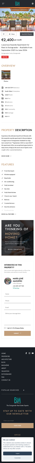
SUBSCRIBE (17, 426)
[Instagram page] (29, 353)
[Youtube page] (33, 353)
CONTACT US (5, 380)
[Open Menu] (3, 3)
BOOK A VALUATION (15, 249)
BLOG (3, 362)
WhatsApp (16, 288)
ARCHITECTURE (6, 359)
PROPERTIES (5, 356)
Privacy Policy (19, 328)
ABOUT (3, 368)
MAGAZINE (5, 365)
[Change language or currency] (33, 3)
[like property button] (3, 34)
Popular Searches (10, 390)
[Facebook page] (26, 353)
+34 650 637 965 (18, 286)
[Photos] (5, 74)
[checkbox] (5, 328)
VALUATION (5, 371)
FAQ (2, 377)
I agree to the (15, 328)
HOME (3, 353)
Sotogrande (6, 374)
